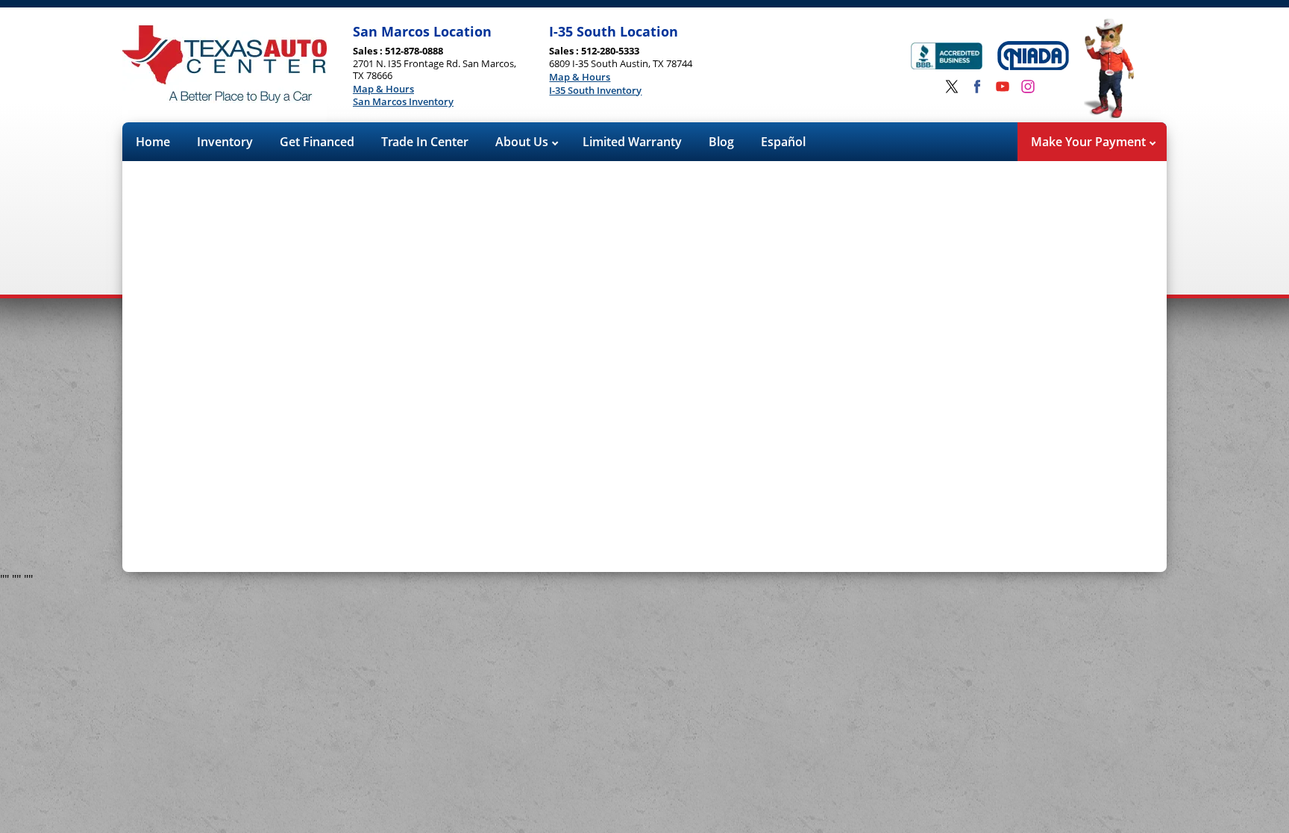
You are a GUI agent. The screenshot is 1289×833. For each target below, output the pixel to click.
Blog (721, 141)
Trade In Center (424, 141)
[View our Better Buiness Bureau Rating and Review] (946, 58)
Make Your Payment (1090, 141)
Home (153, 141)
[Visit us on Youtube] (1002, 86)
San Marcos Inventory (403, 102)
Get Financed (317, 141)
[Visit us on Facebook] (977, 86)
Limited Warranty (632, 141)
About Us (523, 141)
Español (783, 141)
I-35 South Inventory (595, 91)
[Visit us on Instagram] (1028, 86)
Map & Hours (383, 89)
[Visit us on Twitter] (952, 86)
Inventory (225, 141)
